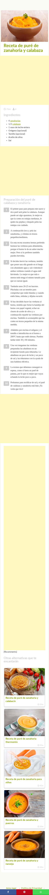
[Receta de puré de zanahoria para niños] (24, 776)
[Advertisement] (24, 80)
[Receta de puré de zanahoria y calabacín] (24, 695)
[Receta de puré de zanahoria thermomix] (24, 735)
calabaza (16, 124)
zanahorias (15, 121)
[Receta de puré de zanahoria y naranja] (24, 857)
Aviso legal (11, 888)
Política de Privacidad (31, 888)
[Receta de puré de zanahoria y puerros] (24, 817)
